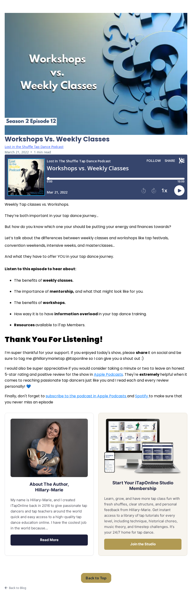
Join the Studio (143, 544)
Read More (49, 540)
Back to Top (96, 578)
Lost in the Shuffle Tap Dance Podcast (34, 146)
